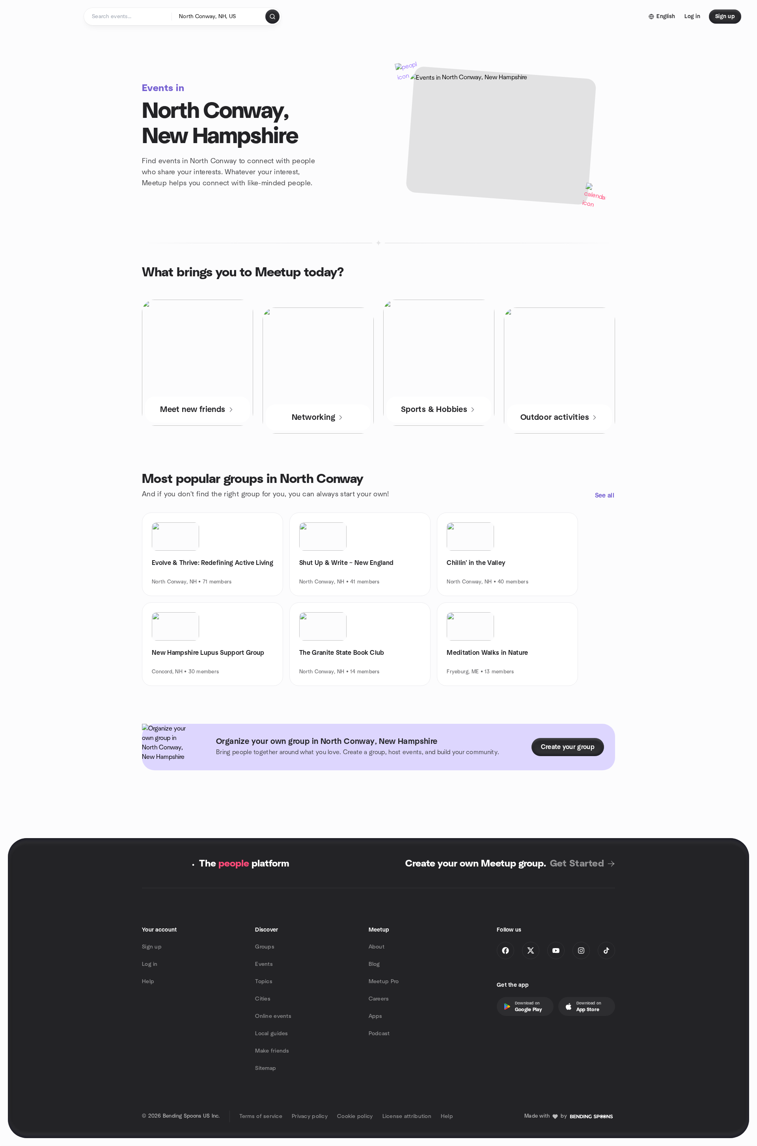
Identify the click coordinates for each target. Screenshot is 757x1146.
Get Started (577, 863)
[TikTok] (606, 950)
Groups (264, 947)
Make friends (272, 1051)
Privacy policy (310, 1116)
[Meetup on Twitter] (530, 950)
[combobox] (219, 16)
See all (604, 495)
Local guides (271, 1033)
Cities (262, 999)
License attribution (406, 1116)
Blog (374, 964)
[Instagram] (581, 950)
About (376, 947)
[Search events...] (272, 16)
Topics (263, 981)
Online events (273, 1016)
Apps (375, 1016)
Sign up (152, 947)
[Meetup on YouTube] (556, 950)
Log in (150, 964)
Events (264, 964)
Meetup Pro (384, 981)
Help (148, 981)
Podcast (379, 1033)
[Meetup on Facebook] (505, 950)
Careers (379, 999)
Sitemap (265, 1068)
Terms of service (260, 1116)
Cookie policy (355, 1116)
